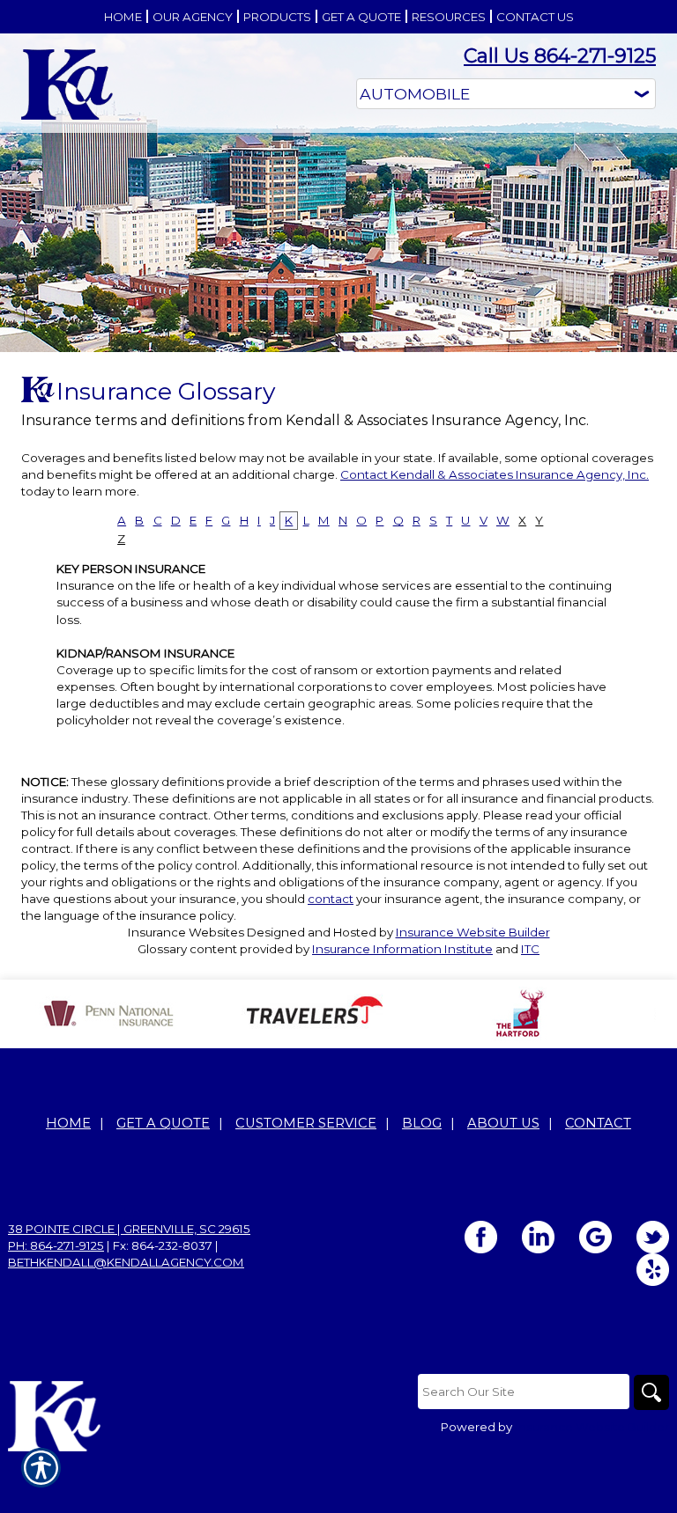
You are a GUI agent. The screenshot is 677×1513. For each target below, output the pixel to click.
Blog (422, 1123)
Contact (598, 1123)
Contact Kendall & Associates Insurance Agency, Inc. (494, 474)
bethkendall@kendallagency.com (126, 1262)
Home (68, 1123)
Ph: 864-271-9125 (56, 1245)
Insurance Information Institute (402, 949)
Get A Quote (163, 1123)
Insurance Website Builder (473, 932)
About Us (503, 1123)
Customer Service (305, 1123)
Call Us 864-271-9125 (560, 56)
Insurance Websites (186, 932)
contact (330, 899)
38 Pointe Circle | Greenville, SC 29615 (129, 1229)
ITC (530, 949)
